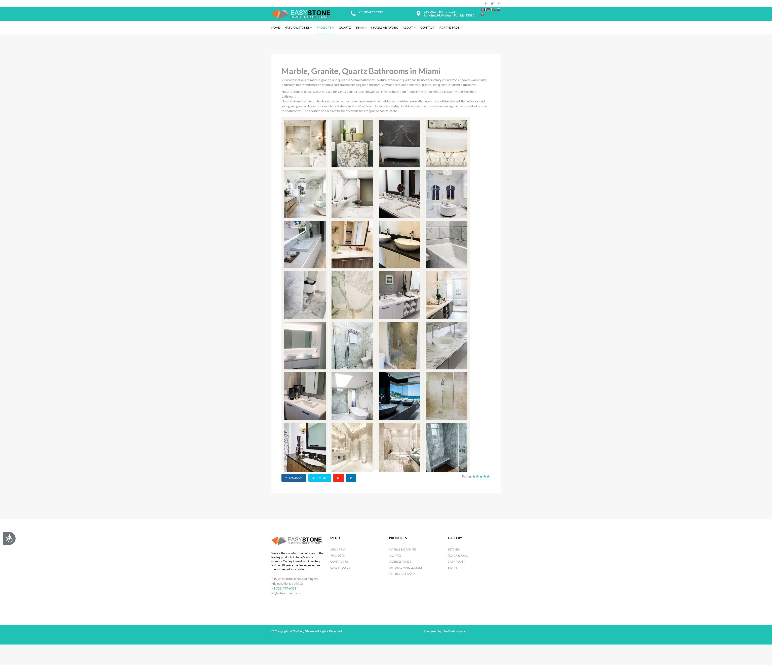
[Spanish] (482, 14)
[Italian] (491, 9)
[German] (488, 9)
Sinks (360, 27)
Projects (324, 27)
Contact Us (339, 561)
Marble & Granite (402, 549)
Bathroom (456, 561)
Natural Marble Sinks (406, 567)
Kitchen (454, 549)
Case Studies (340, 567)
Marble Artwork (384, 27)
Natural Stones (297, 27)
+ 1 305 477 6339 (370, 12)
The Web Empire (453, 631)
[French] (485, 9)
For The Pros (449, 27)
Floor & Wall (458, 555)
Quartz (345, 27)
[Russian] (498, 9)
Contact (427, 27)
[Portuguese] (495, 9)
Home (275, 27)
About (408, 27)
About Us (337, 549)
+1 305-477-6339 (283, 588)
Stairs (453, 567)
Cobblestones (400, 561)
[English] (482, 9)
